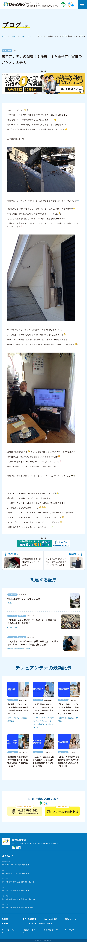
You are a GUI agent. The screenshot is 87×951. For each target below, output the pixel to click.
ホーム (4, 36)
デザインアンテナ (14, 718)
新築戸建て (62, 718)
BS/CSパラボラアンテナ (41, 718)
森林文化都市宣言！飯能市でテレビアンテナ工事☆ (31, 562)
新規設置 (11, 721)
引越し (10, 603)
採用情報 (5, 923)
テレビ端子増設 (19, 648)
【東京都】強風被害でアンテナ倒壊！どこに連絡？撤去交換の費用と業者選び (31, 621)
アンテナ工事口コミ (14, 627)
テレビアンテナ (27, 36)
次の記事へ (74, 554)
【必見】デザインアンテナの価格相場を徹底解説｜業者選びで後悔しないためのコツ (17, 709)
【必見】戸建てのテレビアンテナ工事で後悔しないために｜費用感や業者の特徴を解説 (43, 709)
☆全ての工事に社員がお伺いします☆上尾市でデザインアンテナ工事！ (56, 562)
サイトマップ (69, 930)
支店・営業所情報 (29, 919)
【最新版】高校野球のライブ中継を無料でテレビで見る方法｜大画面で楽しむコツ (17, 761)
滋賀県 (28, 648)
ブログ (14, 36)
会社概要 (5, 919)
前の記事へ (13, 554)
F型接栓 (10, 648)
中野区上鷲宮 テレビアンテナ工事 (23, 599)
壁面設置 (24, 718)
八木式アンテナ (42, 724)
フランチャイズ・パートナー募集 (39, 923)
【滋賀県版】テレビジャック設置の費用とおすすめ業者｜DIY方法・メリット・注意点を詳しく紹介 (32, 643)
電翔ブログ (22, 616)
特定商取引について (51, 930)
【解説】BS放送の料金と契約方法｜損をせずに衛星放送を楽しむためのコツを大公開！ (68, 761)
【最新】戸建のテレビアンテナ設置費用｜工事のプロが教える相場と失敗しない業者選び (68, 709)
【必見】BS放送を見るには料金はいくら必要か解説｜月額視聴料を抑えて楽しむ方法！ (43, 761)
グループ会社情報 (50, 919)
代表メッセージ (70, 919)
